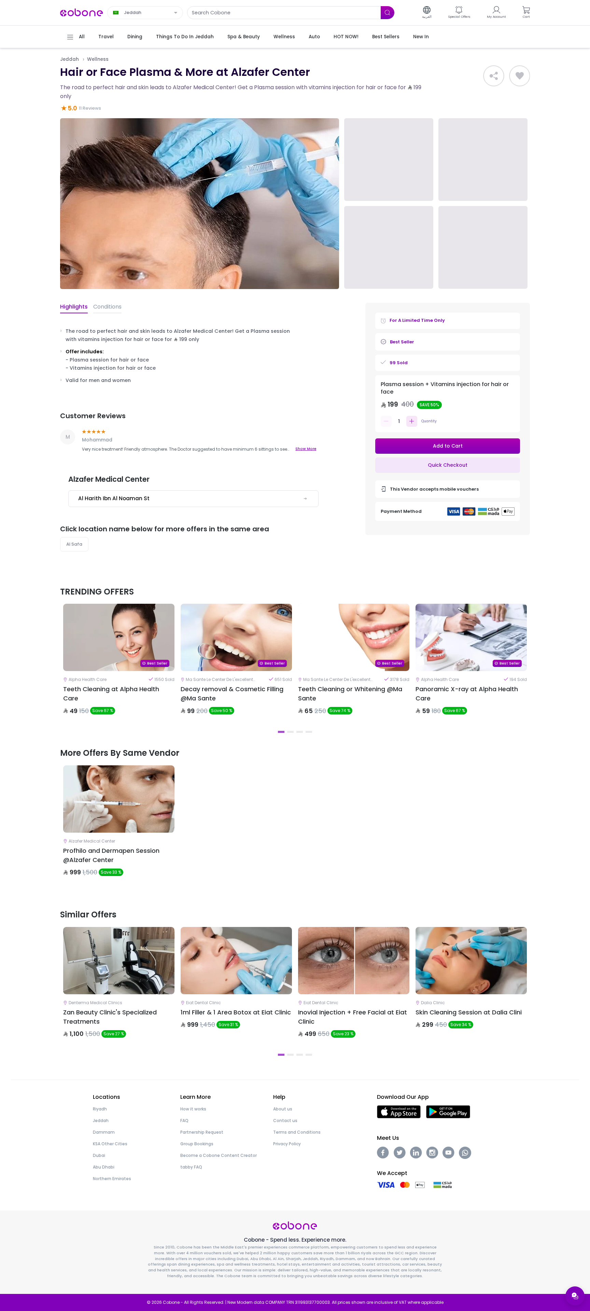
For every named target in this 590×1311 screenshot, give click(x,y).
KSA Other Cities (110, 1144)
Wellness (98, 59)
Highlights (74, 307)
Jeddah (69, 59)
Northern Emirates (112, 1179)
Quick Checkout (447, 465)
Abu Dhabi (103, 1167)
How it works (193, 1109)
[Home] (81, 12)
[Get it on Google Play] (448, 1112)
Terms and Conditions (297, 1132)
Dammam (104, 1132)
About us (282, 1109)
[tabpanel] (119, 664)
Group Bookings (196, 1144)
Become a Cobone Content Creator (218, 1155)
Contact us (285, 1120)
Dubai (99, 1155)
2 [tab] (290, 732)
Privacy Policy (287, 1144)
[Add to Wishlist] (519, 76)
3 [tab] (299, 732)
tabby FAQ (191, 1167)
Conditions (107, 307)
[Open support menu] (575, 1296)
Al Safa (74, 544)
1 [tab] (281, 732)
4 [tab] (309, 732)
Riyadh (100, 1109)
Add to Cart (448, 445)
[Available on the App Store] (399, 1112)
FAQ (184, 1120)
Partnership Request (201, 1132)
